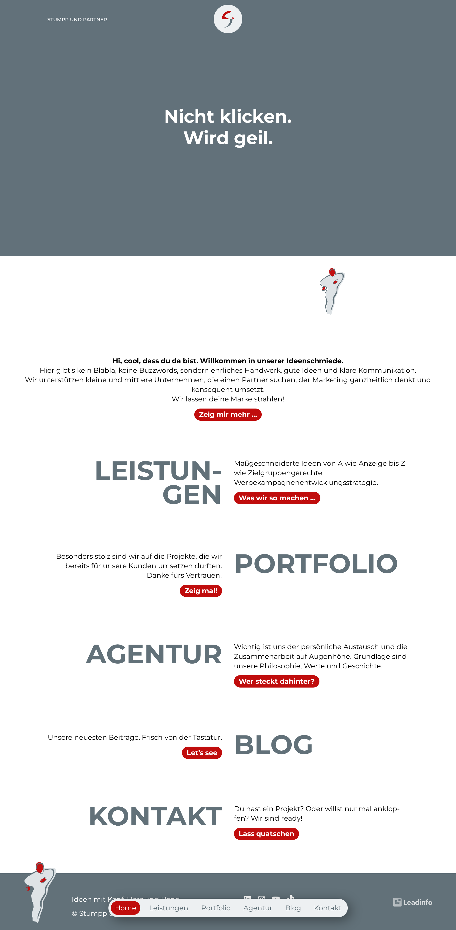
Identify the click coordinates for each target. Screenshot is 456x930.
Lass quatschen (266, 833)
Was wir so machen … (277, 498)
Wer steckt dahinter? (277, 681)
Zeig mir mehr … (228, 414)
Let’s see (202, 753)
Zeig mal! (201, 590)
